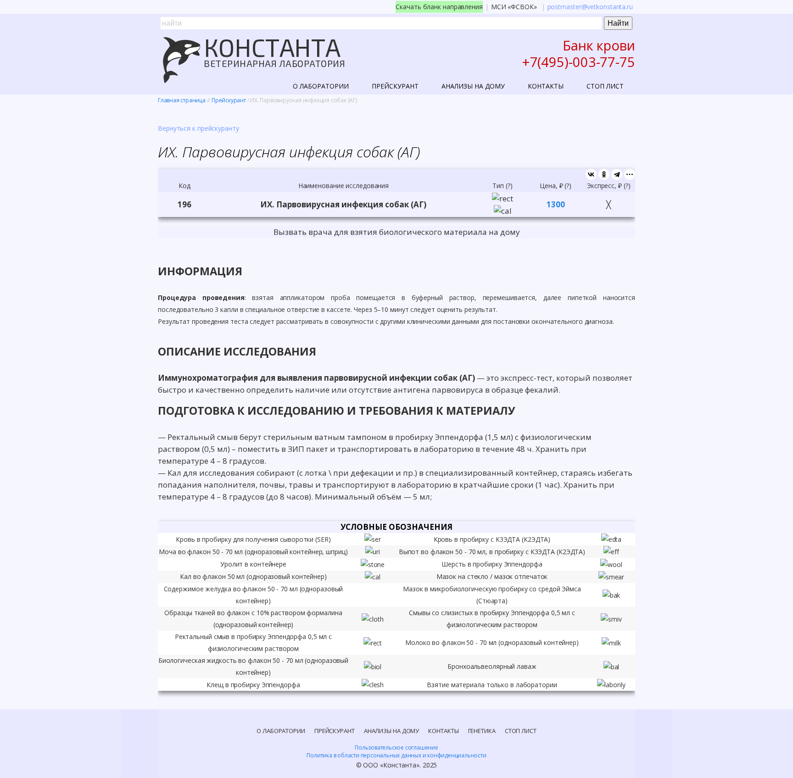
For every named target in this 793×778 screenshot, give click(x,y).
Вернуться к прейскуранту (198, 128)
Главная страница (182, 100)
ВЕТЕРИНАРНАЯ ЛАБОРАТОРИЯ (274, 63)
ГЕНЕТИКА (482, 731)
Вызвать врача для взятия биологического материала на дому (397, 232)
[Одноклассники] (603, 174)
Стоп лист (605, 86)
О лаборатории (321, 86)
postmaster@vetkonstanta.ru (590, 6)
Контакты (546, 86)
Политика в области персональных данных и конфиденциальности (396, 755)
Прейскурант (395, 86)
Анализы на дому (473, 86)
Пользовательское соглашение (396, 747)
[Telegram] (616, 174)
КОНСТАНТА (272, 47)
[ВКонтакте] (591, 174)
